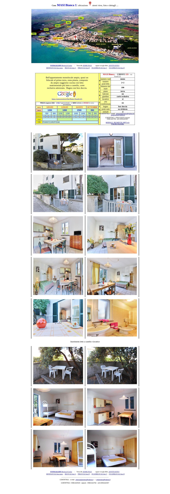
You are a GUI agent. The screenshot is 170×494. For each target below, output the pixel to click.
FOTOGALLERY (55, 65)
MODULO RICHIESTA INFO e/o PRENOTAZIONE (117, 123)
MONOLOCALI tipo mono (54, 68)
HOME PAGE (87, 65)
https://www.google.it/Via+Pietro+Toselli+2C (67, 99)
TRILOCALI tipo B (84, 68)
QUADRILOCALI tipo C (99, 68)
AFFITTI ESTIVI (114, 65)
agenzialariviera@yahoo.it (84, 480)
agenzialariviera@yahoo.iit (125, 114)
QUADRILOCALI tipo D (117, 68)
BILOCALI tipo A (70, 68)
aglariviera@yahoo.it (118, 115)
